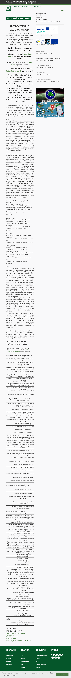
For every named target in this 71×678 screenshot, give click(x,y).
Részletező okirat (11, 638)
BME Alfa (38, 667)
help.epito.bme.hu (32, 1)
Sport (22, 664)
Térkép (29, 3)
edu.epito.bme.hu (22, 1)
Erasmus (23, 658)
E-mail (16, 3)
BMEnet (38, 658)
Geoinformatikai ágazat (43, 22)
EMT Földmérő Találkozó (43, 80)
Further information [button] (9, 675)
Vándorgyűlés (40, 73)
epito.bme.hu (14, 1)
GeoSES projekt (40, 44)
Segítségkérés (9, 664)
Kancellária (8, 661)
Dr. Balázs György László (19, 70)
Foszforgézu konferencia (43, 65)
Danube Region (48, 35)
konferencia (42, 51)
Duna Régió (39, 35)
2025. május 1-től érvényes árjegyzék (19, 350)
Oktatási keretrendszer (41, 655)
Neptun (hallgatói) (25, 661)
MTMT (37, 661)
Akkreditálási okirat (12, 637)
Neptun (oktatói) (9, 655)
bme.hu (7, 1)
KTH (22, 655)
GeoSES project (51, 44)
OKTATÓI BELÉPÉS (9, 3)
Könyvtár (23, 667)
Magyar (39, 3)
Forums (38, 16)
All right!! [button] (62, 674)
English (34, 3)
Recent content (41, 17)
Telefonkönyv (22, 3)
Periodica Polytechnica (41, 664)
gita (37, 51)
